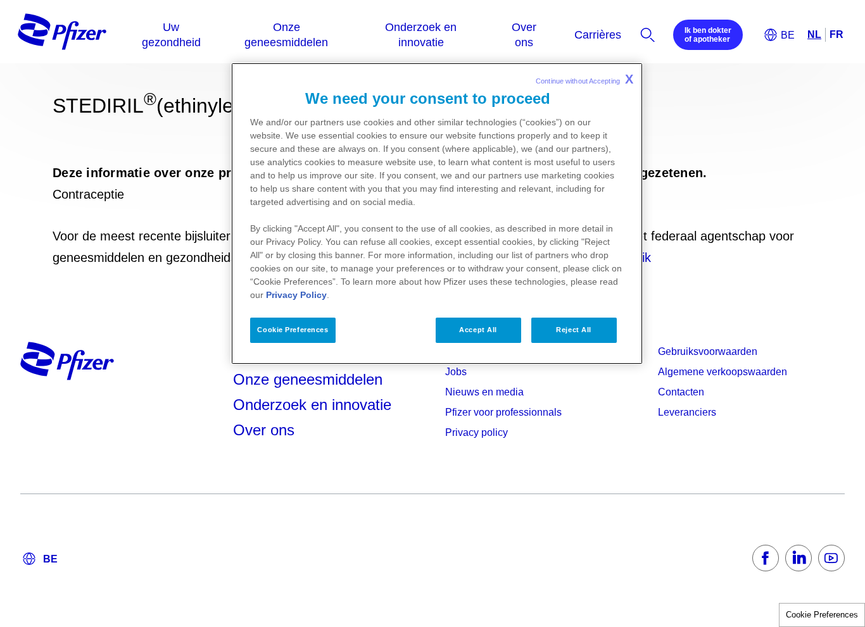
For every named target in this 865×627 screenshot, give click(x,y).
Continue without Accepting (584, 79)
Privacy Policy (296, 295)
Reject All (573, 329)
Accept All (478, 329)
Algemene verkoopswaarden (722, 371)
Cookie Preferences (822, 614)
